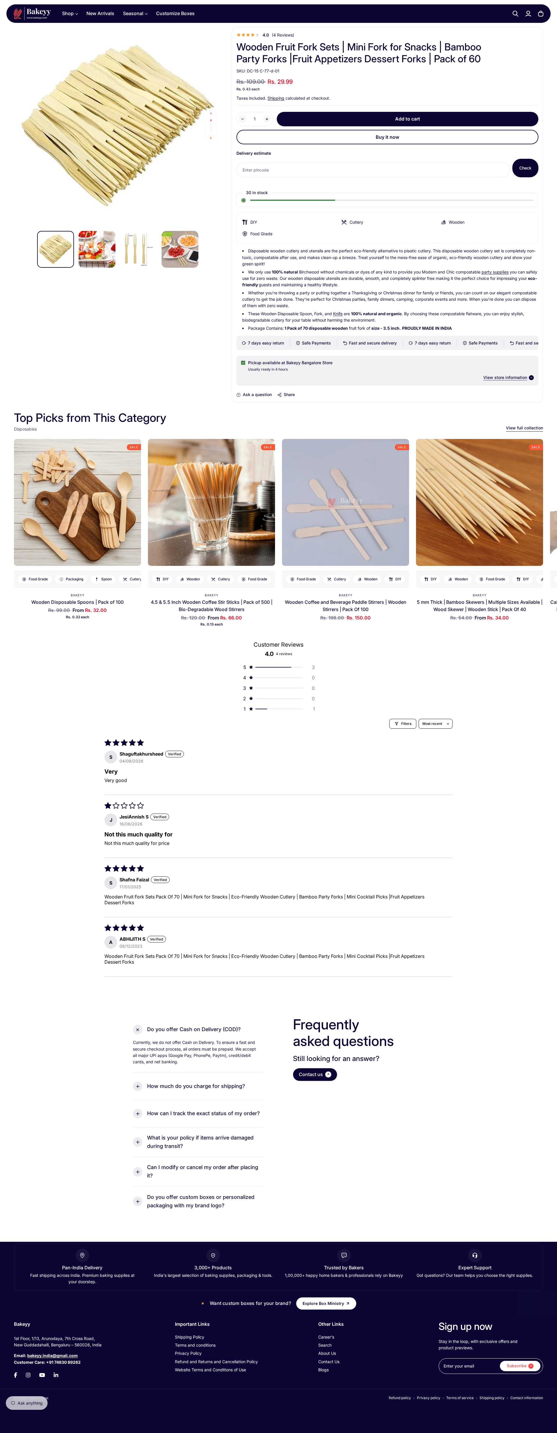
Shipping (275, 98)
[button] (278, 667)
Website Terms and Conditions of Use (210, 1369)
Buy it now (387, 137)
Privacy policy (428, 1398)
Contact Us (328, 1361)
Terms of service (460, 1398)
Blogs (323, 1369)
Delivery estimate (253, 153)
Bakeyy (77, 595)
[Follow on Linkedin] (56, 1375)
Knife (338, 313)
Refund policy (400, 1398)
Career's (326, 1336)
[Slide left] (210, 113)
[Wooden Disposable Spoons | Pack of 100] (77, 502)
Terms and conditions (195, 1345)
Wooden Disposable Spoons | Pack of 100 (77, 602)
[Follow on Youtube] (42, 1375)
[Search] (515, 14)
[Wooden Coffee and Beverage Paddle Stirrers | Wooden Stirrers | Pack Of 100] (345, 502)
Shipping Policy (189, 1336)
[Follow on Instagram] (28, 1375)
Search (325, 1345)
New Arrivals (100, 13)
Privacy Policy (188, 1353)
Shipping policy (492, 1398)
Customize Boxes (175, 13)
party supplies (495, 271)
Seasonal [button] (133, 13)
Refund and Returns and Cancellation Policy (216, 1361)
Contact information (526, 1398)
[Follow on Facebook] (15, 1375)
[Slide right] (210, 137)
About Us (327, 1353)
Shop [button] (68, 13)
